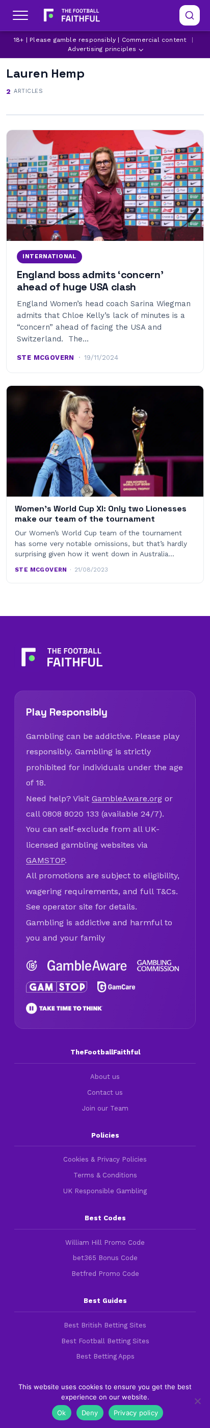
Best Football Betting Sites (105, 1341)
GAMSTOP (45, 860)
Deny (90, 1413)
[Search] (189, 15)
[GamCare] (116, 987)
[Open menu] (20, 15)
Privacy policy (136, 1413)
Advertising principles (102, 49)
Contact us (105, 1092)
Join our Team (105, 1108)
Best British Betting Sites (105, 1325)
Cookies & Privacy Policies (105, 1159)
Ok (61, 1413)
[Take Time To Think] (64, 1008)
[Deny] (197, 1401)
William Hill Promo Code (105, 1242)
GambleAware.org (127, 798)
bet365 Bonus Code (105, 1258)
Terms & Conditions (105, 1175)
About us (105, 1076)
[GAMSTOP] (56, 987)
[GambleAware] (87, 965)
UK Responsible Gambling (105, 1191)
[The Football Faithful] (70, 15)
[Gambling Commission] (158, 965)
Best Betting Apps (105, 1356)
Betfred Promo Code (105, 1273)
